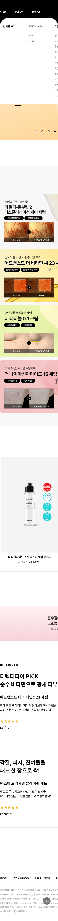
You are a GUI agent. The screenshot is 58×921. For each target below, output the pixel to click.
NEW (31, 41)
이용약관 (4, 877)
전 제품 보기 (9, 26)
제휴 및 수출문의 (42, 877)
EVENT (19, 12)
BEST (32, 35)
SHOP (3, 12)
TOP (46, 901)
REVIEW (36, 12)
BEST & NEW (36, 26)
